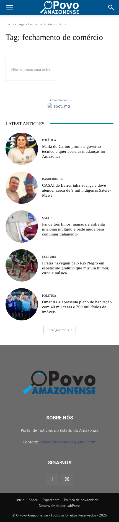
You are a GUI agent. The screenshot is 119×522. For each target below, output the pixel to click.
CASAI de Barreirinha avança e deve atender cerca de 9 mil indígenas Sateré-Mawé (76, 190)
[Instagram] (67, 479)
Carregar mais (57, 330)
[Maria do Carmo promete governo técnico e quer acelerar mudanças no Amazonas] (22, 149)
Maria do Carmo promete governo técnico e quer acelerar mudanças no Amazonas (73, 151)
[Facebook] (52, 479)
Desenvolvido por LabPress (60, 505)
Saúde (47, 217)
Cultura (49, 256)
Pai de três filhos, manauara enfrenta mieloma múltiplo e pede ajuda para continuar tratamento (73, 229)
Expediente (51, 499)
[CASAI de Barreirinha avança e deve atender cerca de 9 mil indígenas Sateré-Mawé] (22, 188)
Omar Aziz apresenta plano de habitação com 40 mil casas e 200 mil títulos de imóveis (77, 307)
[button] (9, 7)
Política (49, 140)
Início (10, 24)
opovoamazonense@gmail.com (68, 442)
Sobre (33, 499)
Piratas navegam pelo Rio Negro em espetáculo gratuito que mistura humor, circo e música (75, 268)
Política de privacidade (81, 499)
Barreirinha (52, 179)
